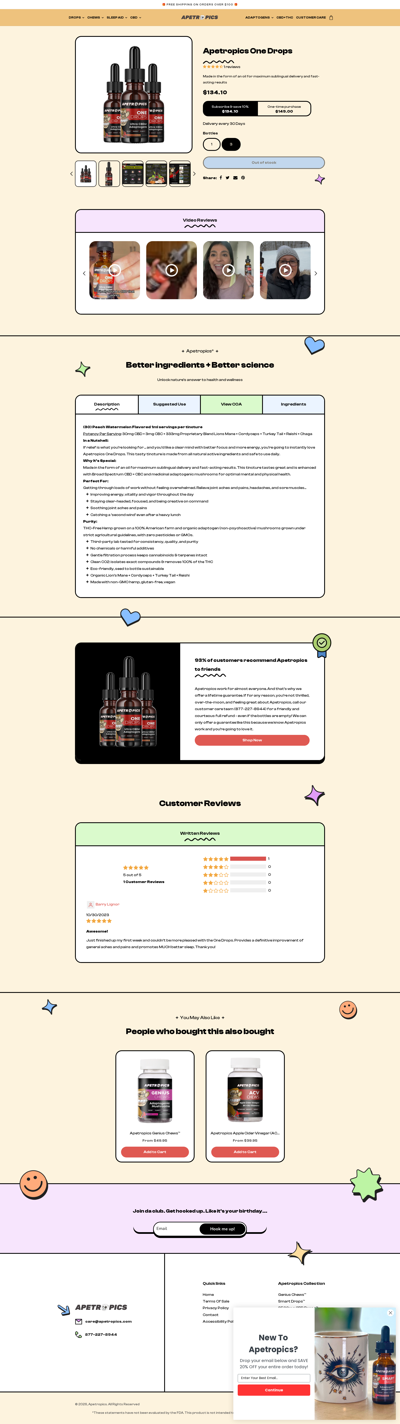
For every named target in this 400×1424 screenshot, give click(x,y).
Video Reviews (200, 220)
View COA (231, 404)
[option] (134, 95)
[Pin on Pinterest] (243, 177)
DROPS (75, 17)
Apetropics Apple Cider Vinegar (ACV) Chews (245, 1133)
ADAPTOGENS (257, 17)
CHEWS (93, 17)
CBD (134, 17)
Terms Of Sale (216, 1301)
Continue (274, 1390)
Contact (211, 1315)
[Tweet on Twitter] (228, 177)
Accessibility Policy (221, 1321)
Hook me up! (222, 1229)
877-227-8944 (101, 1334)
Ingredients (293, 404)
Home (208, 1295)
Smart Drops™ (291, 1301)
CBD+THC (284, 17)
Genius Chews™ (292, 1295)
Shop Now (252, 740)
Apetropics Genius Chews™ (155, 1133)
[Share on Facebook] (221, 177)
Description (107, 404)
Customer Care (311, 17)
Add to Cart (155, 1152)
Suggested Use (169, 404)
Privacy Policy (216, 1308)
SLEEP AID (115, 17)
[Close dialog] (390, 1312)
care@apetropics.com (108, 1321)
